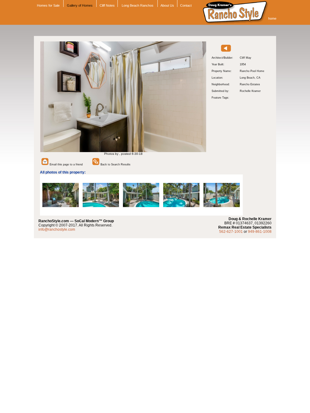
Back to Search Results (115, 164)
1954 (243, 64)
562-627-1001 (231, 231)
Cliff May (245, 57)
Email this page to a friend (66, 164)
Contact (186, 5)
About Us (167, 5)
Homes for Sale (48, 5)
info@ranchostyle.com (56, 229)
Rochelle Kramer (250, 91)
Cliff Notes (107, 5)
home (272, 18)
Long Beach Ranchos (137, 5)
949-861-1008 (260, 231)
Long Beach (247, 77)
